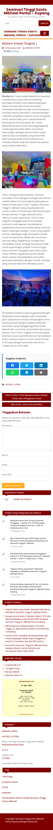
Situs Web (6, 474)
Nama (5, 455)
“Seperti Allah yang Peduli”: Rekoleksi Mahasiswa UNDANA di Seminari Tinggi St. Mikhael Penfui (28, 571)
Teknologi (7, 776)
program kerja (10, 782)
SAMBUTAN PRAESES (23, 499)
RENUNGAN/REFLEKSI (13, 744)
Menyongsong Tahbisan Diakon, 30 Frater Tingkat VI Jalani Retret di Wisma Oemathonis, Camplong (27, 629)
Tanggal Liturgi (12, 668)
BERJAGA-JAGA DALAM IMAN (26, 404)
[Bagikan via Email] (41, 372)
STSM (5, 787)
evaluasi (6, 792)
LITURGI (6, 758)
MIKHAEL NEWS (10, 731)
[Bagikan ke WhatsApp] (12, 372)
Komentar (7, 425)
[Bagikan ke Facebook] (12, 365)
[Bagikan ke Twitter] (26, 365)
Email (4, 464)
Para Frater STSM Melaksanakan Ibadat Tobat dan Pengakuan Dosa (26, 397)
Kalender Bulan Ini (13, 675)
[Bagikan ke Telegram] (26, 372)
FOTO (5, 750)
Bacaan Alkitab (12, 671)
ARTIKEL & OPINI (12, 384)
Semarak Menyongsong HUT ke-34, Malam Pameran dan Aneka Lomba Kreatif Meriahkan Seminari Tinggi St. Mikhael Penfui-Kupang (30, 588)
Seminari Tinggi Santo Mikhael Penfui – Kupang (26, 11)
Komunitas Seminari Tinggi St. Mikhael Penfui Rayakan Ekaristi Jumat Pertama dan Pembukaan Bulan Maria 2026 (26, 648)
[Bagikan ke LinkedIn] (41, 365)
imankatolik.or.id (13, 665)
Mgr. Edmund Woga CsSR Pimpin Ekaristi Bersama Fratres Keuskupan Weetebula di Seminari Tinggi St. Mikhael (29, 541)
